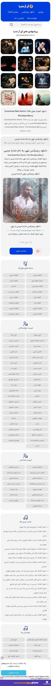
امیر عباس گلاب (37, 357)
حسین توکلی (37, 402)
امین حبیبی (37, 368)
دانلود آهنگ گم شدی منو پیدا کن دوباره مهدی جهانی (26, 571)
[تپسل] (1, 678)
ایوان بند (13, 368)
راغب (37, 424)
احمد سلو (37, 346)
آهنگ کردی (14, 281)
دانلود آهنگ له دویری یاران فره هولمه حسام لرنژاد (27, 558)
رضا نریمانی (14, 489)
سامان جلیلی (13, 413)
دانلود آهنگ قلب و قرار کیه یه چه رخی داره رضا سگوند (25, 575)
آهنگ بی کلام (37, 292)
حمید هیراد (37, 413)
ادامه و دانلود (21, 251)
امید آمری (13, 352)
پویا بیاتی (37, 390)
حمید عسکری (13, 407)
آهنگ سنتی (14, 297)
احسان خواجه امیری (37, 341)
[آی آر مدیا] (25, 6)
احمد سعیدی (13, 346)
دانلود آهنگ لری (37, 281)
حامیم (37, 396)
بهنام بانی (37, 385)
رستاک (14, 418)
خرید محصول (13, 673)
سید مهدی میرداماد (14, 473)
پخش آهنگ (13, 12)
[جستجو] (11, 24)
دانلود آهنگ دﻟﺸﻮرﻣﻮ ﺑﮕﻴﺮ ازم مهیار (33, 527)
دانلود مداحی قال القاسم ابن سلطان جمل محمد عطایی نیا (25, 580)
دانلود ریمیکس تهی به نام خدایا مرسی (31, 139)
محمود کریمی (37, 467)
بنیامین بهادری (13, 379)
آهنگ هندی (37, 314)
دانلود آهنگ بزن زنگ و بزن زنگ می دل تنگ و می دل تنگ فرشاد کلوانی (26, 590)
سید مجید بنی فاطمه (37, 484)
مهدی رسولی (37, 489)
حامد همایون (13, 390)
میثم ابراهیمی (14, 435)
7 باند (37, 446)
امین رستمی (37, 374)
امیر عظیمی (37, 363)
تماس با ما (19, 18)
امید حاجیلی (13, 357)
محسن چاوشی (14, 429)
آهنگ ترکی (37, 297)
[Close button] (49, 658)
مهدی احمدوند (13, 440)
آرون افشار (37, 335)
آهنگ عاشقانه (14, 303)
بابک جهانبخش (13, 374)
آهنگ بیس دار (13, 292)
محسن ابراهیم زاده (37, 440)
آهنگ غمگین (37, 308)
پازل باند (14, 385)
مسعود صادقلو (37, 435)
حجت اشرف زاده (13, 396)
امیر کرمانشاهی (37, 495)
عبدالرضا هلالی (37, 478)
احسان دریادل (14, 341)
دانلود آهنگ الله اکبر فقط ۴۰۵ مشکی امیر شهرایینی (27, 553)
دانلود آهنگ (42, 159)
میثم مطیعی (13, 478)
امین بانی (13, 363)
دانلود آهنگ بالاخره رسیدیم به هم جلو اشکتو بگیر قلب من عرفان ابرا (25, 599)
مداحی (13, 286)
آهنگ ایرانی (37, 275)
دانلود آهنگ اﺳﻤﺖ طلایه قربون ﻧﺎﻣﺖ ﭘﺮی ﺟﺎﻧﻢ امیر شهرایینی (27, 542)
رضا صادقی (14, 424)
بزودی (40, 12)
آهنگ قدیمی (13, 308)
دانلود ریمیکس (28, 12)
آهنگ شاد (37, 303)
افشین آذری (37, 352)
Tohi (28, 155)
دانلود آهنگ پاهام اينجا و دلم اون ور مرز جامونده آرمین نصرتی (25, 564)
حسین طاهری (13, 467)
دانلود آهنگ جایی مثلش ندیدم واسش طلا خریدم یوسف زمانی (25, 533)
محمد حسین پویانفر (37, 473)
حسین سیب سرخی (13, 484)
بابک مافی (37, 379)
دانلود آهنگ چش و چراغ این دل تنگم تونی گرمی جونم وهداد (26, 617)
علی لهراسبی (37, 429)
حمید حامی (37, 407)
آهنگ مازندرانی (37, 286)
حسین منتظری (14, 402)
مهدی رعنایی (13, 500)
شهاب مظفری (37, 418)
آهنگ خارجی (13, 275)
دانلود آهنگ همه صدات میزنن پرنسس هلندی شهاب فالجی (26, 608)
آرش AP (13, 335)
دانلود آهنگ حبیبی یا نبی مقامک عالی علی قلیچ (28, 584)
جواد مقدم (14, 495)
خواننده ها (32, 18)
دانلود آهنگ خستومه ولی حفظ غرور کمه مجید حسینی (26, 549)
